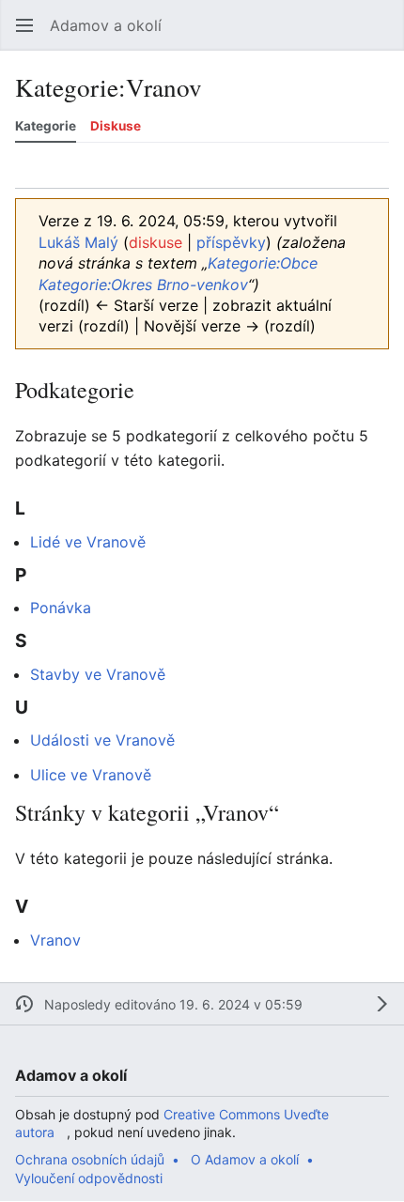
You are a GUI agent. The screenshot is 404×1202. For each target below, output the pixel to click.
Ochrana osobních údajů (89, 1159)
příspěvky (231, 242)
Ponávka (60, 607)
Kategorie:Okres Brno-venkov (143, 284)
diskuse (155, 242)
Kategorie (45, 125)
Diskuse (115, 125)
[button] (24, 25)
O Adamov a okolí (245, 1159)
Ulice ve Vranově (90, 774)
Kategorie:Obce (263, 263)
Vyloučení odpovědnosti (89, 1178)
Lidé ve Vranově (88, 541)
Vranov (55, 940)
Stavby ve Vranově (97, 674)
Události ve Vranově (102, 740)
